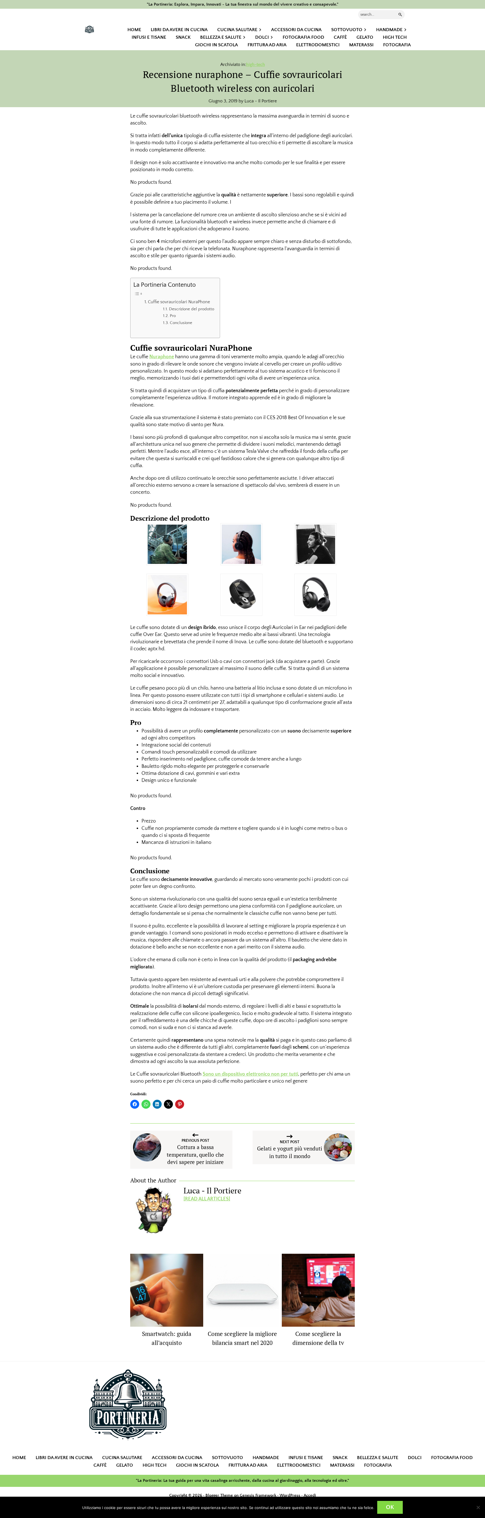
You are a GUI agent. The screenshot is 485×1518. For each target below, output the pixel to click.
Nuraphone (161, 357)
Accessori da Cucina (177, 1457)
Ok (390, 1507)
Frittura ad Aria (247, 1465)
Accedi (310, 1495)
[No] (478, 1507)
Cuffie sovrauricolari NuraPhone (179, 301)
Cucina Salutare (122, 1457)
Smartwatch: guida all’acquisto (166, 1338)
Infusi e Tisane (306, 1457)
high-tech (255, 64)
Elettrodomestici (299, 1465)
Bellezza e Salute (377, 1457)
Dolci (415, 1457)
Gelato (124, 1465)
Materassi (342, 1465)
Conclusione (181, 323)
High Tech (154, 1465)
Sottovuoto (227, 1457)
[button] (167, 544)
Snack (340, 1457)
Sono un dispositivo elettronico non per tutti (250, 1074)
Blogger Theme (219, 1495)
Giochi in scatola (197, 1465)
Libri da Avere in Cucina (64, 1457)
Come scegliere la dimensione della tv (318, 1338)
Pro (173, 316)
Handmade (266, 1457)
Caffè (100, 1465)
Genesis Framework (258, 1495)
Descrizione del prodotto (191, 309)
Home (19, 1457)
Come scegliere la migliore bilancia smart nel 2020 (242, 1338)
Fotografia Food (452, 1457)
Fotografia (378, 1465)
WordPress (290, 1495)
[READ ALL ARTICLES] (207, 1199)
